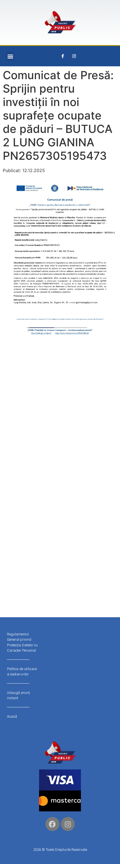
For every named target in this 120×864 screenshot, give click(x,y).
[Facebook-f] (63, 56)
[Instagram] (74, 56)
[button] (10, 56)
